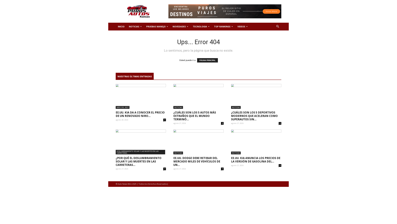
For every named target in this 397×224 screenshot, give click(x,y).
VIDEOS (241, 26)
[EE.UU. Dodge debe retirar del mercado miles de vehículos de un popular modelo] (198, 141)
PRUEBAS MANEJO (156, 26)
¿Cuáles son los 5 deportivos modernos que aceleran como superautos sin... (254, 116)
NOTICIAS (134, 26)
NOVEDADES (179, 26)
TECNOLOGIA (200, 26)
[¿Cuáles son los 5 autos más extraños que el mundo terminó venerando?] (198, 96)
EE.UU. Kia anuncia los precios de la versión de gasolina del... (255, 159)
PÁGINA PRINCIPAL (207, 60)
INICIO (121, 26)
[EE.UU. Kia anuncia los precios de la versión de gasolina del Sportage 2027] (256, 141)
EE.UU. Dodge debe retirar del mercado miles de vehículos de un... (196, 161)
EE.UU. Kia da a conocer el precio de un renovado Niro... (140, 114)
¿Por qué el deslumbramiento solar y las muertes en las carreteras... (138, 161)
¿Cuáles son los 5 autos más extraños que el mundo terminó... (194, 116)
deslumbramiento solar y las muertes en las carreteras (137, 152)
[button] (277, 26)
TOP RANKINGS (222, 26)
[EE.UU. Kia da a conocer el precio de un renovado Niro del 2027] (141, 96)
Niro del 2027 (123, 107)
